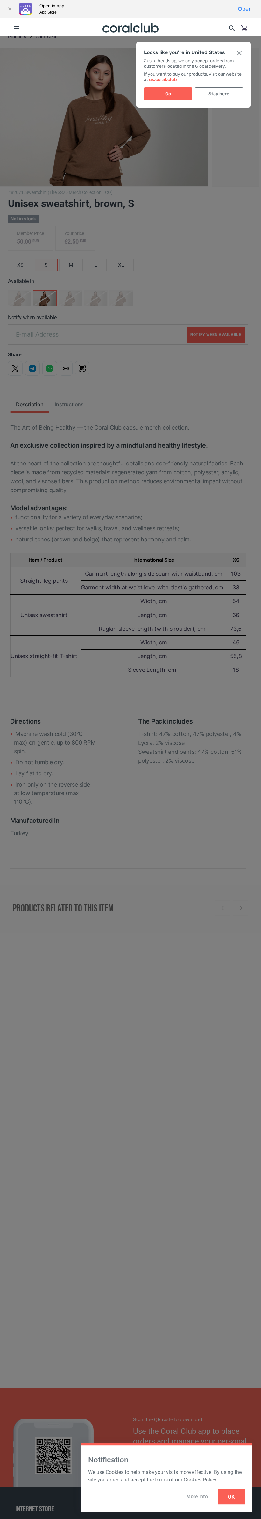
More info (197, 1497)
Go (168, 94)
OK (231, 1497)
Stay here (218, 94)
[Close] (9, 9)
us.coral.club (163, 79)
